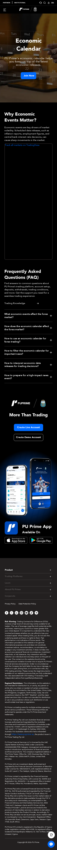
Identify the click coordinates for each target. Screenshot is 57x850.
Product (9, 570)
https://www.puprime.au (23, 734)
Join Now (29, 75)
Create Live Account (28, 427)
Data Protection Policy (27, 604)
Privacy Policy (10, 604)
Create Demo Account (28, 437)
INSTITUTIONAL (19, 3)
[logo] (30, 9)
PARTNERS (6, 3)
